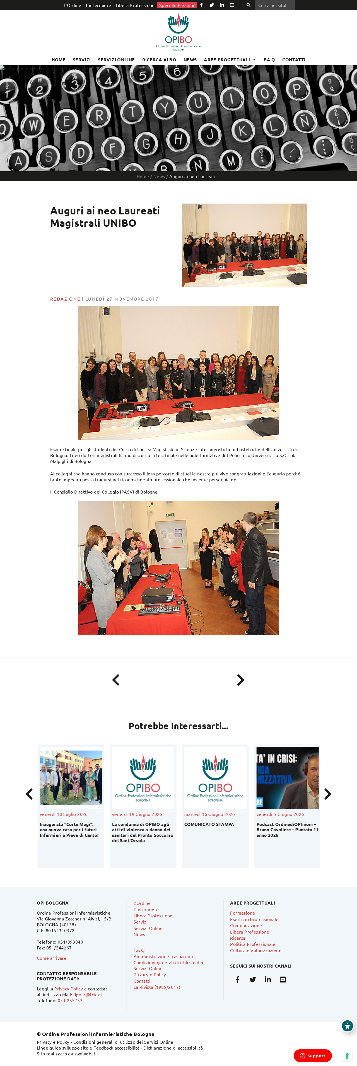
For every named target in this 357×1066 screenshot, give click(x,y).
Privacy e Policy (150, 974)
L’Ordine (72, 5)
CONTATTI (293, 59)
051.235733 (70, 1000)
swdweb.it (85, 1053)
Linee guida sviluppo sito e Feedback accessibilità (88, 1047)
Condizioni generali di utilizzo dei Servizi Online (123, 1042)
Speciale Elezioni (176, 5)
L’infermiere (98, 5)
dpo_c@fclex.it (88, 994)
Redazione (65, 298)
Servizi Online (116, 59)
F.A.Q (269, 59)
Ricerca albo (159, 59)
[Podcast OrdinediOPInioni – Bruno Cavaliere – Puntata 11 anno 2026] (266, 778)
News (190, 59)
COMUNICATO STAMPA (187, 824)
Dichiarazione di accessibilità (173, 1047)
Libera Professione (135, 5)
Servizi (82, 59)
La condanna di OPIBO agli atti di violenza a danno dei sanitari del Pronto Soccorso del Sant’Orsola (120, 832)
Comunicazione (246, 925)
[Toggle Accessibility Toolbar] (347, 1026)
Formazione (242, 912)
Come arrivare (51, 958)
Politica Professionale (252, 944)
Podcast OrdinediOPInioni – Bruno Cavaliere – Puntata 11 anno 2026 (265, 829)
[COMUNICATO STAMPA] (193, 778)
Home (59, 59)
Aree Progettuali (227, 59)
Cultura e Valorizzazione (255, 950)
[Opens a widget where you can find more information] (312, 1056)
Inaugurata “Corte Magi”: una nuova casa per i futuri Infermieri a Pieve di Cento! (47, 829)
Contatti (142, 980)
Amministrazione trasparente (164, 956)
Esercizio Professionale (254, 919)
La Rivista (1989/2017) (157, 987)
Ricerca (237, 938)
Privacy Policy (68, 988)
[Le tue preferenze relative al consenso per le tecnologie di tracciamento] (347, 1056)
